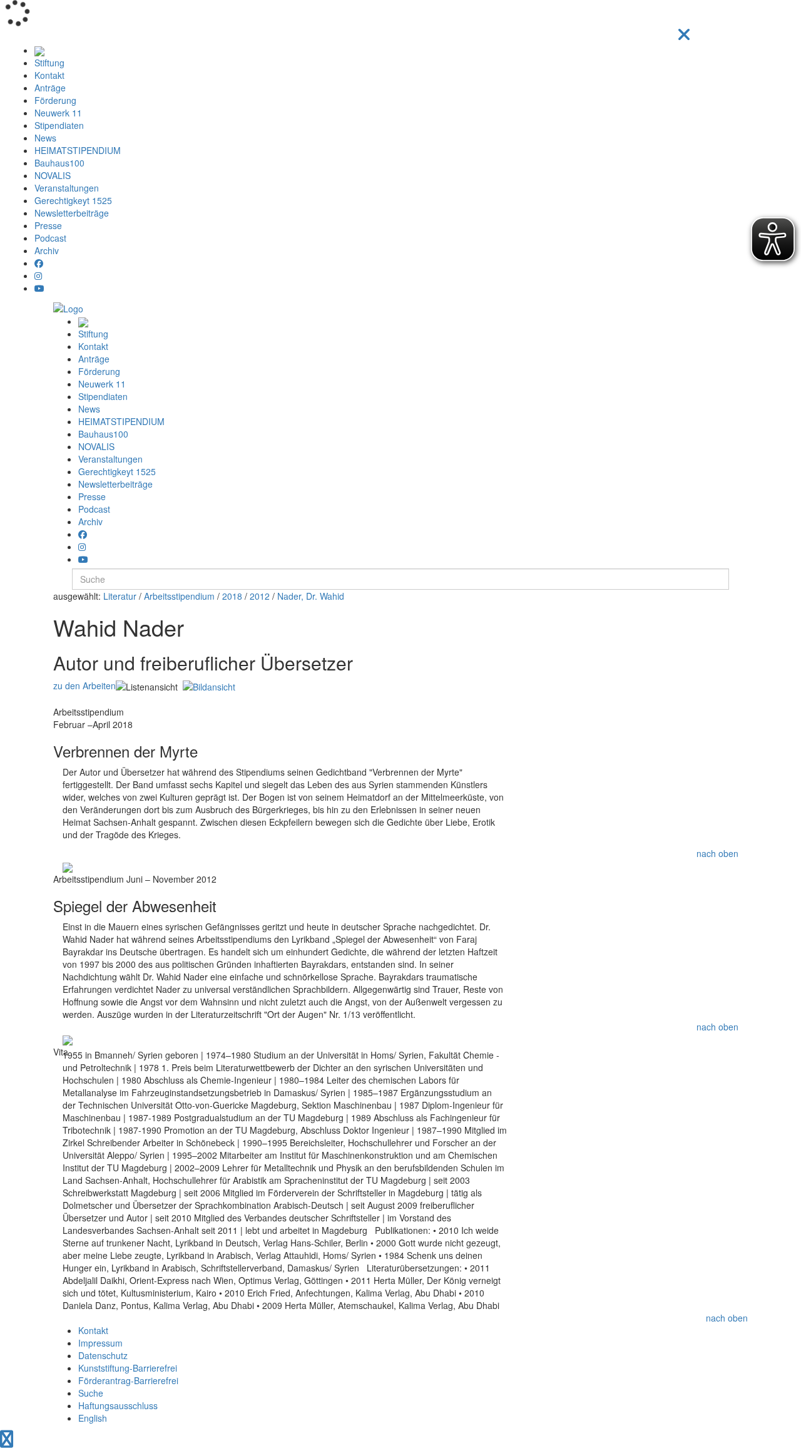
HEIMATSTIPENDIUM (77, 150)
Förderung (55, 100)
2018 (232, 596)
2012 (260, 596)
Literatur (119, 596)
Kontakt (49, 75)
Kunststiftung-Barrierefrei (127, 1368)
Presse (48, 225)
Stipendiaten (59, 125)
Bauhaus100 (59, 163)
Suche (90, 1393)
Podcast (50, 238)
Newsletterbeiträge (71, 213)
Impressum (100, 1343)
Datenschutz (103, 1355)
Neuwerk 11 (58, 112)
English (92, 1418)
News (45, 137)
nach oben (717, 853)
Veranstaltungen (66, 188)
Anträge (50, 87)
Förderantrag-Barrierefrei (128, 1380)
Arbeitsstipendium (179, 596)
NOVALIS (52, 175)
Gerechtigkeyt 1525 (73, 200)
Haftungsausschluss (118, 1405)
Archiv (46, 250)
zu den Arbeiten (84, 685)
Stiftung (49, 62)
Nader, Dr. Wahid (310, 596)
